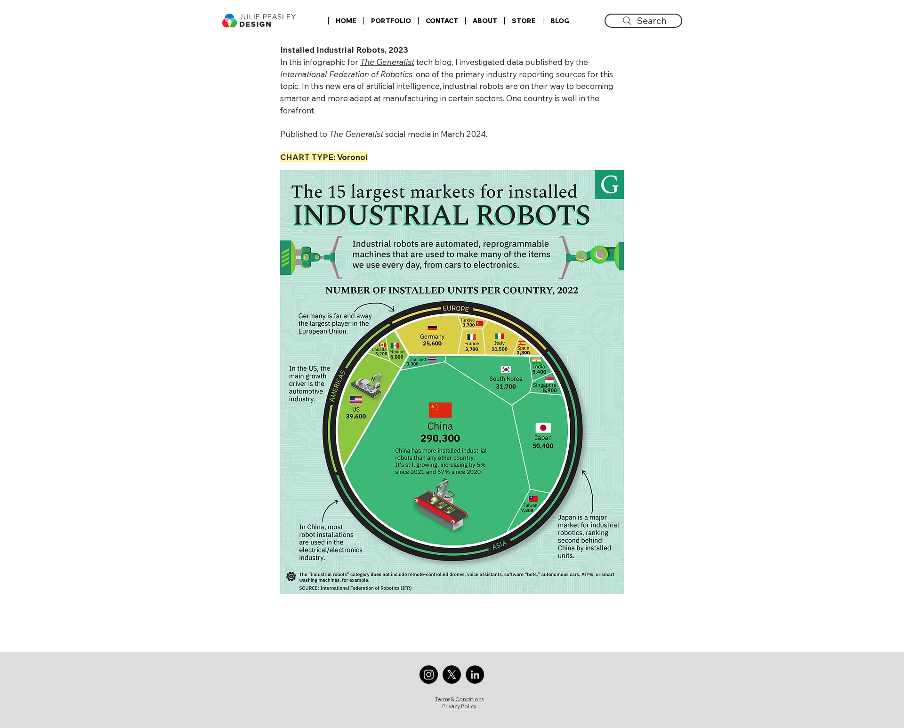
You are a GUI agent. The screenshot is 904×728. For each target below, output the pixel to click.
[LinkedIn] (475, 674)
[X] (452, 674)
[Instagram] (429, 674)
